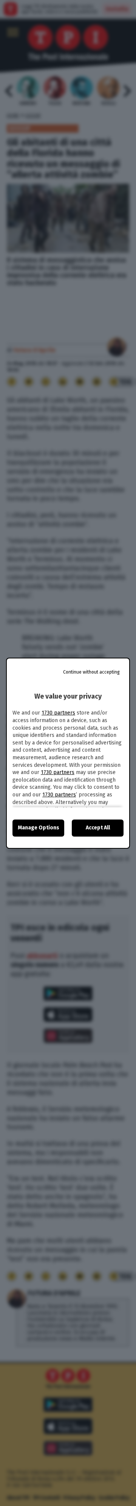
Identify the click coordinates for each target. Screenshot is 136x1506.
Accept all (98, 827)
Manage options (38, 827)
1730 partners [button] (58, 713)
